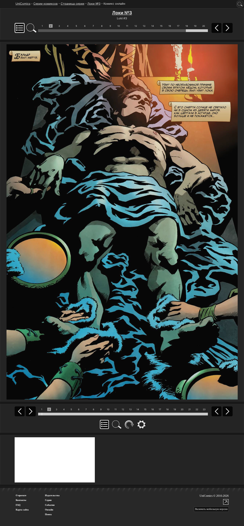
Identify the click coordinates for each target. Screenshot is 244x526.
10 (118, 26)
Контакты (21, 500)
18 (186, 26)
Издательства (52, 495)
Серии (48, 500)
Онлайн (49, 509)
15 (161, 26)
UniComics (23, 3)
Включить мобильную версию (211, 509)
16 (170, 26)
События (50, 505)
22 (197, 409)
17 (178, 26)
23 (204, 409)
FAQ (18, 505)
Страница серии (72, 3)
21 (189, 409)
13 (144, 26)
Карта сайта (22, 509)
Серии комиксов (45, 3)
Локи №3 (93, 3)
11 (127, 26)
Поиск (48, 514)
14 (152, 26)
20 (203, 26)
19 (195, 26)
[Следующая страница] (122, 221)
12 (136, 26)
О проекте (21, 495)
